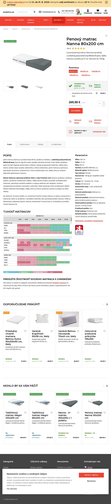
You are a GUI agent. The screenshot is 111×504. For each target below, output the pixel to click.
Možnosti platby (77, 121)
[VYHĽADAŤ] (34, 12)
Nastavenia (91, 481)
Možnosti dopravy (97, 121)
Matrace (57, 20)
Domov (5, 29)
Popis (9, 144)
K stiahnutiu (56, 144)
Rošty (45, 20)
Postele (8, 20)
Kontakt (102, 20)
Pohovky (20, 20)
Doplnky (70, 20)
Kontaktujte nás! (99, 131)
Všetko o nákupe (81, 21)
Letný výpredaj (15, 2)
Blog (93, 20)
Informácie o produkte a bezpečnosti (89, 221)
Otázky (40, 144)
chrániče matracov (59, 283)
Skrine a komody (30, 21)
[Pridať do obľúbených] (24, 331)
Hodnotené (24, 144)
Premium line (26, 29)
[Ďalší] (107, 304)
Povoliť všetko (91, 475)
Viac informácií (12, 489)
